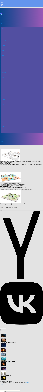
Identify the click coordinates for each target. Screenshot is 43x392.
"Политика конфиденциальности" (27, 382)
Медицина (2, 2)
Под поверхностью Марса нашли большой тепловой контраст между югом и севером (8, 342)
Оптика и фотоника (3, 94)
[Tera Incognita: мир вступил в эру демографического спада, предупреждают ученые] (3, 337)
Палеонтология (3, 3)
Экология (3, 126)
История (2, 62)
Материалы (3, 77)
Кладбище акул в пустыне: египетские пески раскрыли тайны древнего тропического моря (8, 361)
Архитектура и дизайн (4, 40)
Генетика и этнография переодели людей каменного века (6, 375)
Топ (1, 23)
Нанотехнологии (3, 89)
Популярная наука (3, 99)
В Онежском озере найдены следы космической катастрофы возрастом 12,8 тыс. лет (8, 356)
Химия (2, 121)
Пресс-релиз (3, 104)
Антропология (3, 35)
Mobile (2, 28)
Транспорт (3, 116)
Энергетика (3, 131)
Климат (2, 67)
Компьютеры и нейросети (4, 72)
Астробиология (3, 45)
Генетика (3, 55)
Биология (2, 1)
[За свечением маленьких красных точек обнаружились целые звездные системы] (3, 365)
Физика (2, 4)
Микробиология (3, 82)
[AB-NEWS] (4, 15)
